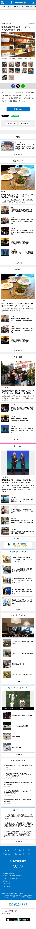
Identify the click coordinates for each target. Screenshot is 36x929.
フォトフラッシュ (6, 23)
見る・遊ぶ (16, 6)
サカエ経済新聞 (16, 2)
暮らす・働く (29, 6)
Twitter (21, 866)
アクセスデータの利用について (11, 878)
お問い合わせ (6, 881)
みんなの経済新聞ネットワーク (18, 904)
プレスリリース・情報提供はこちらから (13, 875)
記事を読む (18, 109)
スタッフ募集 (6, 886)
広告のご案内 (6, 883)
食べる (10, 6)
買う (23, 6)
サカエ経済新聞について (9, 873)
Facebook (15, 866)
